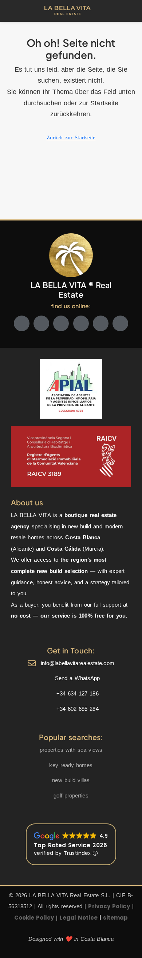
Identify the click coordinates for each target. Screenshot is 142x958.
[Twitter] (41, 323)
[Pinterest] (120, 323)
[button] (18, 11)
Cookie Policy (34, 917)
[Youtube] (81, 323)
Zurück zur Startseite (71, 137)
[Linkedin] (101, 323)
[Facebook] (21, 323)
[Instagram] (61, 323)
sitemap (115, 917)
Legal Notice (79, 917)
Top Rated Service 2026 (70, 845)
